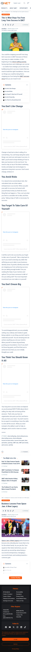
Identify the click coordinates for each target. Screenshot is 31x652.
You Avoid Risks (8, 91)
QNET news (16, 442)
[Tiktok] (25, 627)
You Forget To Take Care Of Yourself (13, 94)
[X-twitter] (13, 627)
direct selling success (7, 438)
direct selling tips (17, 438)
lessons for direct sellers (8, 440)
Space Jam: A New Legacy (10, 540)
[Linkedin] (21, 627)
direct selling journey (19, 62)
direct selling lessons (22, 436)
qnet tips (11, 445)
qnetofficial (4, 28)
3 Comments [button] (25, 451)
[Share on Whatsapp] (10, 25)
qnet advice (4, 442)
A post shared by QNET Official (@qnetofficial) (15, 146)
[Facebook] (6, 627)
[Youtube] (10, 627)
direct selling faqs (12, 436)
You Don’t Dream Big (9, 97)
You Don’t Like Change (10, 88)
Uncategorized (5, 14)
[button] (24, 3)
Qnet (26, 440)
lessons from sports (19, 440)
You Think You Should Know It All (13, 100)
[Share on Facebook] (5, 25)
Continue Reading (15, 577)
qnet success (5, 445)
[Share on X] (8, 25)
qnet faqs (10, 442)
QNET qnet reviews (23, 442)
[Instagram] (17, 627)
